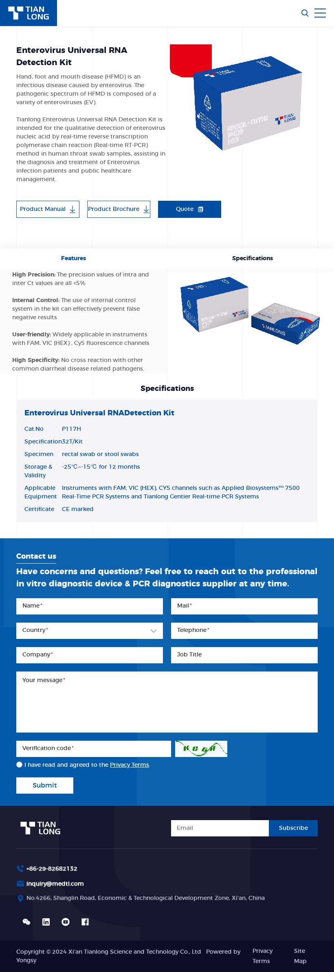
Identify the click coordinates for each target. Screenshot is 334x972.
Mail (184, 606)
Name (32, 606)
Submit (45, 785)
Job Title (189, 655)
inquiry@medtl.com (55, 884)
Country (35, 630)
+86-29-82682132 (51, 869)
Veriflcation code (48, 748)
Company (37, 655)
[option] (244, 101)
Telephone (193, 630)
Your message (43, 680)
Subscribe (293, 828)
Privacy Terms (129, 765)
